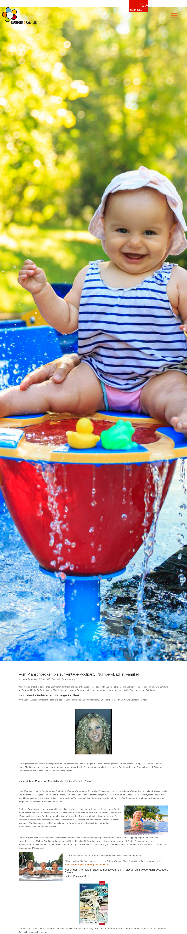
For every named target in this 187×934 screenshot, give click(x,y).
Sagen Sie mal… (69, 679)
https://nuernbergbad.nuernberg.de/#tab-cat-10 (87, 864)
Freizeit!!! (56, 679)
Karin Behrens (29, 679)
